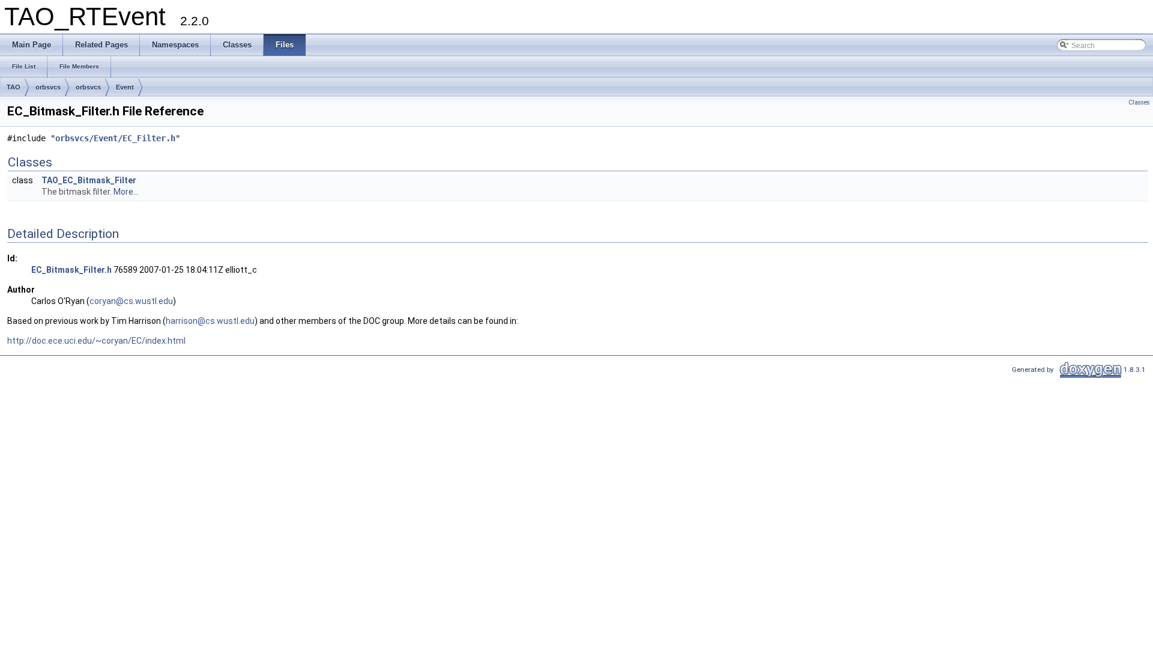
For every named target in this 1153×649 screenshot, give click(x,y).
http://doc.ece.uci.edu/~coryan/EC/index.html (96, 341)
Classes (1139, 102)
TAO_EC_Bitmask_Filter (88, 180)
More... (126, 192)
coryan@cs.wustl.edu (131, 301)
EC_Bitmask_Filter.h (71, 270)
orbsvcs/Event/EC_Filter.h (115, 138)
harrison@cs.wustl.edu (210, 321)
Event (125, 87)
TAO (13, 87)
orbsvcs (48, 87)
